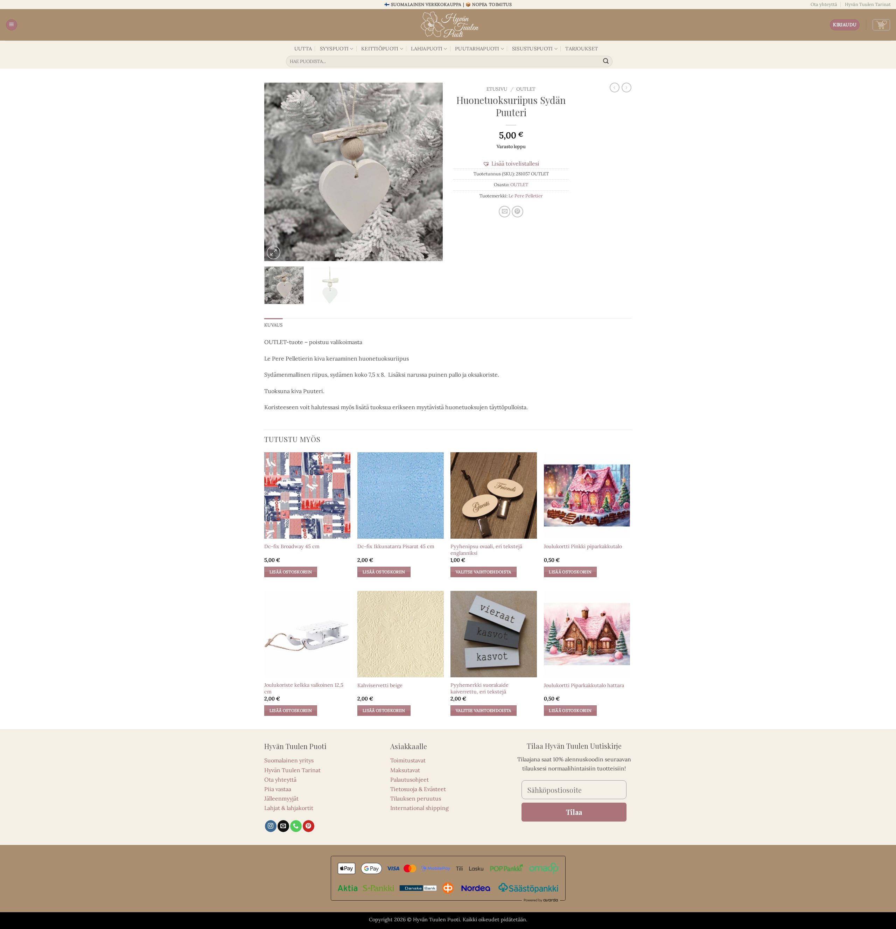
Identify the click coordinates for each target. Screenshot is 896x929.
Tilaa (574, 812)
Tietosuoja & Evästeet (418, 788)
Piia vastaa (277, 788)
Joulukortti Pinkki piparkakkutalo (583, 546)
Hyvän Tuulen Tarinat (868, 4)
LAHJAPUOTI (426, 49)
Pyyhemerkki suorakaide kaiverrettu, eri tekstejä (479, 688)
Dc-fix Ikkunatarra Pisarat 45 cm (395, 546)
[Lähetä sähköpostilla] (504, 211)
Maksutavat (405, 770)
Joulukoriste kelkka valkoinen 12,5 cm (303, 688)
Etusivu (496, 89)
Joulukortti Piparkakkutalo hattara (584, 685)
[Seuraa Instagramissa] (270, 826)
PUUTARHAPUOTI (477, 49)
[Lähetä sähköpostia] (283, 826)
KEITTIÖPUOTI (379, 49)
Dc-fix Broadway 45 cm (292, 546)
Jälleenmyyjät (281, 798)
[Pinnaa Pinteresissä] (517, 211)
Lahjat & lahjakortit (288, 807)
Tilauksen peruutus (415, 798)
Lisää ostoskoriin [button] (291, 571)
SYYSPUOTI (334, 49)
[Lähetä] (606, 62)
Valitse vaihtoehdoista (483, 571)
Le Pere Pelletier (526, 196)
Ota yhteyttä (824, 4)
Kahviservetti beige (379, 685)
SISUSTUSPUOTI (532, 49)
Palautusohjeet (409, 779)
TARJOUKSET (581, 49)
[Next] (430, 172)
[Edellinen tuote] (626, 87)
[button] (11, 25)
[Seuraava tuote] (615, 87)
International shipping (419, 807)
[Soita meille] (296, 826)
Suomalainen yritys (289, 760)
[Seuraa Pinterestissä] (308, 826)
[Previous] (276, 172)
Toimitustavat (408, 760)
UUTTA (303, 49)
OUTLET (526, 89)
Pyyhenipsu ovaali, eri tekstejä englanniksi (486, 549)
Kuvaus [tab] (273, 325)
